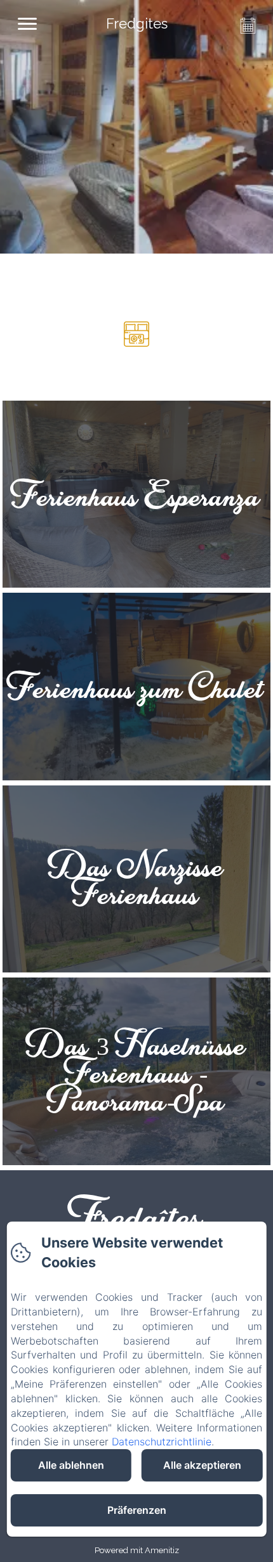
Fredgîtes (137, 1214)
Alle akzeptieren (202, 1465)
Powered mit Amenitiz (137, 1550)
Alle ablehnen (71, 1465)
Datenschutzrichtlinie (161, 1441)
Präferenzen (136, 1510)
